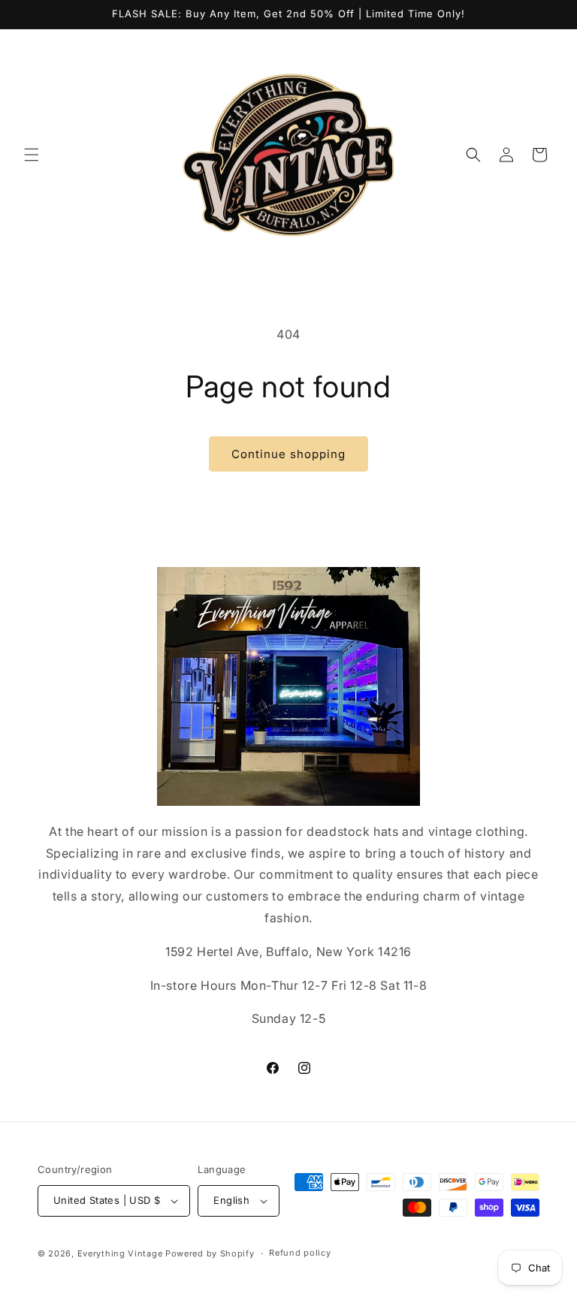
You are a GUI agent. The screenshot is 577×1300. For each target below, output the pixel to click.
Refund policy (300, 1252)
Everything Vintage (120, 1253)
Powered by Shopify (210, 1253)
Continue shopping (288, 454)
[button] (31, 154)
